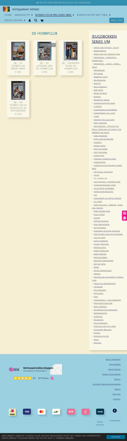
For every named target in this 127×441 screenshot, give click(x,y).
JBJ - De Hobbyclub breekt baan (18, 66)
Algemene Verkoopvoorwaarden (107, 384)
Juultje (97, 218)
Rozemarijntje (100, 313)
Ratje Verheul (100, 307)
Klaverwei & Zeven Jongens (107, 231)
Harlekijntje (100, 162)
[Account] (30, 20)
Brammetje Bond (101, 100)
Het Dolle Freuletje (103, 172)
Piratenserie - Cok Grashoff (107, 300)
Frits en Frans (100, 149)
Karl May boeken (101, 224)
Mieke (96, 267)
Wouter (97, 343)
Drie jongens (100, 123)
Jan (95, 195)
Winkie (97, 333)
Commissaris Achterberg (105, 110)
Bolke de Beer (100, 93)
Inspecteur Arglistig (103, 192)
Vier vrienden (100, 323)
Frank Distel (100, 146)
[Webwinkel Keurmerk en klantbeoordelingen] (34, 370)
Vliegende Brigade (102, 330)
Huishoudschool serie (105, 185)
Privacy (117, 379)
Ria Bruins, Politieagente (105, 310)
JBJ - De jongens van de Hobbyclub (44, 66)
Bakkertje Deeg (101, 77)
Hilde (96, 175)
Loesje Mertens (101, 241)
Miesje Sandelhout (103, 271)
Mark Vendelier (101, 251)
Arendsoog (99, 70)
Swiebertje (98, 320)
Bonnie (97, 97)
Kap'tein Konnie (101, 221)
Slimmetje (98, 317)
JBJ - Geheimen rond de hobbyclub (70, 66)
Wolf (96, 340)
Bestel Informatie (113, 359)
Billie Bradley (100, 87)
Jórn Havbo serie (102, 211)
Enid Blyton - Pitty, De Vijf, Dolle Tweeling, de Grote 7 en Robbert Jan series (106, 129)
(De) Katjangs (100, 228)
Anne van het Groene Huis (107, 54)
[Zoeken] (36, 20)
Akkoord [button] (115, 437)
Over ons (116, 394)
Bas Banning (100, 80)
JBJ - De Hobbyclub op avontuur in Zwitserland (18, 106)
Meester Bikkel (100, 257)
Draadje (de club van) (104, 120)
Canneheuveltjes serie (104, 103)
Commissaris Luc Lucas (104, 113)
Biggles (97, 83)
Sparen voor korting (111, 374)
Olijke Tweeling (101, 244)
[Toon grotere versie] (71, 412)
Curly (96, 116)
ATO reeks (98, 74)
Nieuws (117, 389)
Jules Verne (99, 215)
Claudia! (98, 106)
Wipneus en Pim (101, 336)
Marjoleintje (100, 248)
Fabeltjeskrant (100, 136)
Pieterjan (98, 287)
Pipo (96, 297)
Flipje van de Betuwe (103, 139)
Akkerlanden (100, 51)
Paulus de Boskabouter (105, 284)
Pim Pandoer (100, 290)
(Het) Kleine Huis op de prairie (108, 234)
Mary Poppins (100, 254)
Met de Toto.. (100, 264)
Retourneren (115, 364)
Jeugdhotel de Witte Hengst (107, 198)
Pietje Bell (98, 293)
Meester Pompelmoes (103, 261)
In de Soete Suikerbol (104, 188)
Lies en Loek (99, 238)
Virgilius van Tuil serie (105, 326)
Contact (117, 399)
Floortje (98, 142)
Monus (97, 274)
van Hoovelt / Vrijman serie (107, 182)
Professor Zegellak (103, 303)
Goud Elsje (99, 156)
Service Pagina (114, 369)
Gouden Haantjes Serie (105, 159)
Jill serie (98, 202)
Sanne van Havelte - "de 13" (106, 48)
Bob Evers (98, 90)
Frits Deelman (100, 152)
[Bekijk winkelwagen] (42, 20)
